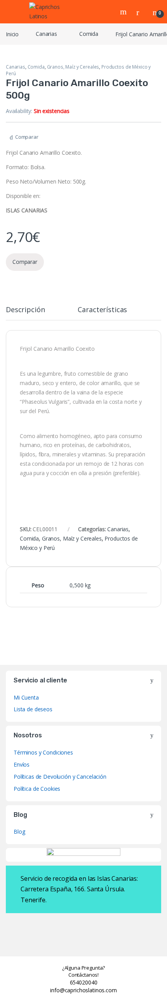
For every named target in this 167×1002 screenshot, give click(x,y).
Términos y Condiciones (43, 752)
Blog (19, 831)
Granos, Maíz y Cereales (73, 67)
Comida (88, 33)
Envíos (22, 764)
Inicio (12, 33)
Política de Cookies (37, 788)
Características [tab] (102, 310)
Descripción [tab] (25, 310)
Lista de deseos (33, 709)
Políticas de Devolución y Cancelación (60, 776)
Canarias (46, 33)
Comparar (26, 136)
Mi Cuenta (26, 697)
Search (124, 11)
